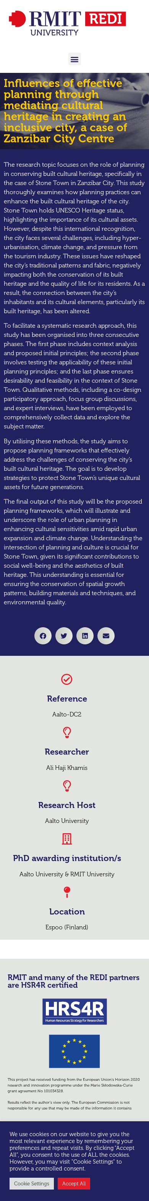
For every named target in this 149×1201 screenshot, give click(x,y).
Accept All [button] (74, 1184)
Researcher (67, 752)
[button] (74, 59)
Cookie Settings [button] (31, 1184)
